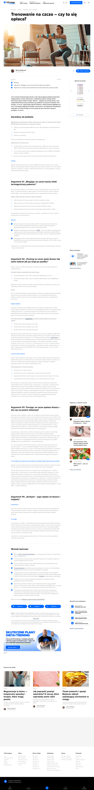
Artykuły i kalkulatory (35, 2)
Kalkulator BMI (50, 756)
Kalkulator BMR (50, 758)
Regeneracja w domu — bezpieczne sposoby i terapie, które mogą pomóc (15, 695)
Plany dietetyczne (22, 761)
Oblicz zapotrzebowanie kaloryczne (81, 612)
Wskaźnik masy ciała (80, 606)
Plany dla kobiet (21, 758)
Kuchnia (77, 758)
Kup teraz (81, 114)
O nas (5, 756)
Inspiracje (78, 761)
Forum (77, 768)
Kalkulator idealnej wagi (52, 763)
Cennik (20, 765)
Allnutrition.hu (36, 765)
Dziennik (10, 788)
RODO (5, 761)
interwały (41, 576)
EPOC (38, 230)
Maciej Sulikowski (21, 70)
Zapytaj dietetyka (79, 766)
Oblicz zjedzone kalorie (81, 618)
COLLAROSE (80, 99)
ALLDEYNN (80, 97)
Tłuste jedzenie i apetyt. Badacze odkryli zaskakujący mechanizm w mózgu (75, 695)
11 (88, 416)
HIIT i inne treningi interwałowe (27, 554)
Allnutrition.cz (36, 759)
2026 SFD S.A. (17, 780)
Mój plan (28, 788)
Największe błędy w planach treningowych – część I (82, 422)
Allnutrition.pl (35, 758)
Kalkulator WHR (50, 759)
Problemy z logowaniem (66, 759)
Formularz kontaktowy (66, 758)
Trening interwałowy (19, 568)
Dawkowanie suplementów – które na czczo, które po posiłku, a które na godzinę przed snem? (82, 256)
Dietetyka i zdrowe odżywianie (30, 9)
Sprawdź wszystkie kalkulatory (76, 628)
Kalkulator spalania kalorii (52, 765)
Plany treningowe (22, 763)
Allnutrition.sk (36, 761)
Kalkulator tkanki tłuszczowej (53, 766)
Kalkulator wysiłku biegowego (53, 770)
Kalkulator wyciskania (51, 768)
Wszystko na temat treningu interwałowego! (33, 599)
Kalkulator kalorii (50, 761)
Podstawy (16, 82)
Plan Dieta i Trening (65, 756)
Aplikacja (6, 763)
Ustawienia (84, 788)
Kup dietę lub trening (76, 2)
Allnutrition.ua (36, 766)
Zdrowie (5, 688)
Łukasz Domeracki (11, 708)
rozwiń (58, 79)
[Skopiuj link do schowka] (73, 71)
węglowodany (29, 319)
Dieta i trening (23, 2)
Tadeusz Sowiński (77, 461)
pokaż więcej (36, 618)
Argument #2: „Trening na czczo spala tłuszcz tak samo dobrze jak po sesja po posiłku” (36, 87)
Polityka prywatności (8, 758)
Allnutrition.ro (36, 763)
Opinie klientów (21, 756)
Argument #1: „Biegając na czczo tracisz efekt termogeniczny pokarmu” (32, 85)
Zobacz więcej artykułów (75, 268)
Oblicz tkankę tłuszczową (81, 623)
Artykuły (20, 9)
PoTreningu (13, 9)
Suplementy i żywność (48, 2)
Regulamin (6, 759)
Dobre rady (78, 765)
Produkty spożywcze (80, 759)
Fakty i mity (78, 763)
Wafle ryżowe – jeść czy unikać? (81, 464)
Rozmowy (65, 788)
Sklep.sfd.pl (35, 756)
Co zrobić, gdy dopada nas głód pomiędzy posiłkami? (82, 264)
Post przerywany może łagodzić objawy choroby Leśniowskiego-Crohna (81, 443)
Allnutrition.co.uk (36, 768)
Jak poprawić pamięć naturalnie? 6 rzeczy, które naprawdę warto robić (46, 694)
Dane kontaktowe (8, 765)
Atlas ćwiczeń (79, 756)
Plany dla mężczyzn (22, 759)
